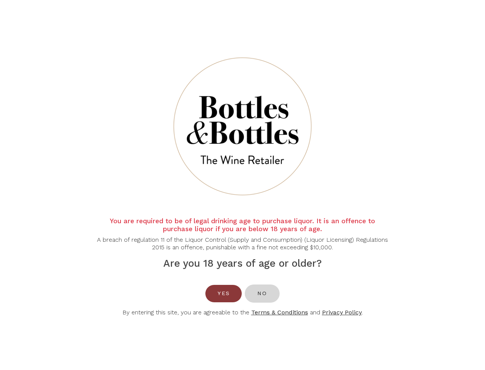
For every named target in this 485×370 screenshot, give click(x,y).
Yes (223, 293)
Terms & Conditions (279, 312)
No (262, 293)
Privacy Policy (342, 312)
